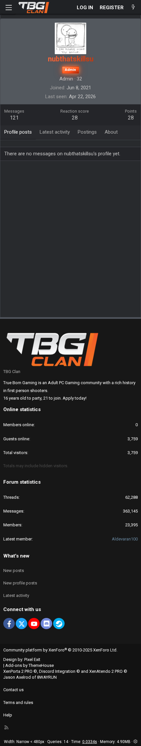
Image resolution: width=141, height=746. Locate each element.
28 (131, 118)
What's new (16, 556)
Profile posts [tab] (18, 132)
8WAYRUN (47, 677)
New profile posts (20, 583)
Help (7, 715)
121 (14, 118)
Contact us (13, 689)
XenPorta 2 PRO (17, 671)
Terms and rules (18, 702)
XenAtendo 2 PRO (106, 671)
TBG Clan (11, 371)
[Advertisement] (70, 241)
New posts (13, 570)
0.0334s (89, 741)
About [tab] (111, 132)
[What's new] (133, 7)
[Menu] (8, 7)
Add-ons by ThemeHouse (29, 665)
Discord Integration (57, 671)
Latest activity (16, 595)
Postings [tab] (87, 132)
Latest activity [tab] (55, 132)
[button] (135, 741)
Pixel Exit (32, 659)
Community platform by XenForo (60, 649)
